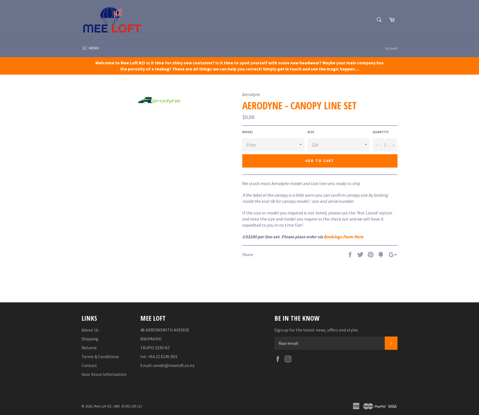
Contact (89, 365)
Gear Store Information (103, 374)
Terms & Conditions (100, 356)
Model (247, 132)
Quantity (381, 132)
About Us (90, 330)
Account (391, 48)
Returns (89, 347)
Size (310, 132)
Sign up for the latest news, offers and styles (316, 330)
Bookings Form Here (343, 236)
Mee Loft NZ (103, 406)
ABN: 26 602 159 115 (127, 406)
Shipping (89, 338)
